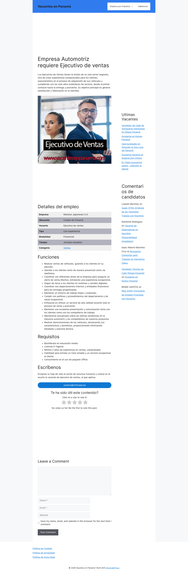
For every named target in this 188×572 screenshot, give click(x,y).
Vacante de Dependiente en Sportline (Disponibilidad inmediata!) (130, 233)
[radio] (64, 403)
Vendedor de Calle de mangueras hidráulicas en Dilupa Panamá (133, 128)
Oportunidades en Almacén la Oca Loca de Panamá (132, 147)
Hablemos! (143, 6)
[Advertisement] (74, 37)
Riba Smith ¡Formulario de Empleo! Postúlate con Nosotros (133, 295)
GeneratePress (112, 568)
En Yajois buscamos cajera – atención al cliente (132, 165)
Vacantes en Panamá (54, 6)
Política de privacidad (44, 553)
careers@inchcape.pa (75, 385)
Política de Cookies (42, 548)
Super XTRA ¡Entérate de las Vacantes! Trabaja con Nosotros (133, 212)
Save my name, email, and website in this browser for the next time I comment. (76, 523)
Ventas (67, 248)
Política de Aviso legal (44, 557)
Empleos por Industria (120, 6)
